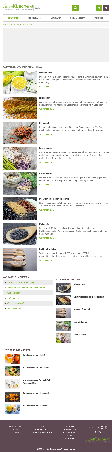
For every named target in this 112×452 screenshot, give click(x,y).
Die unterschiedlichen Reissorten (54, 199)
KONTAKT (15, 429)
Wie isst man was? (15, 303)
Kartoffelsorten (46, 173)
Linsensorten (45, 123)
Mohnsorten (44, 224)
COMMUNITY (77, 18)
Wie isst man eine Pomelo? (35, 405)
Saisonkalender (14, 308)
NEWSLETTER (69, 429)
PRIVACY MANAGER (42, 432)
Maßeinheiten (13, 298)
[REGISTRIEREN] (106, 8)
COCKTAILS (34, 18)
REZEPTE (13, 18)
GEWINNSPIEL (69, 432)
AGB (42, 426)
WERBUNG (70, 426)
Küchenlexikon (13, 293)
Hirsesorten (44, 98)
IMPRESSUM (15, 426)
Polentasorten (45, 72)
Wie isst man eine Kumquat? (36, 393)
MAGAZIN (56, 18)
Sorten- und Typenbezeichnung (20, 282)
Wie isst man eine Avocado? (36, 368)
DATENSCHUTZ (42, 429)
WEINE (70, 435)
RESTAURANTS (70, 438)
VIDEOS (98, 18)
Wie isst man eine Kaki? (34, 355)
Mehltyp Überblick (47, 249)
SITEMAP (15, 432)
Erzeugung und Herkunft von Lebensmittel (26, 287)
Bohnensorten (45, 148)
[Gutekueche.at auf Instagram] (102, 427)
